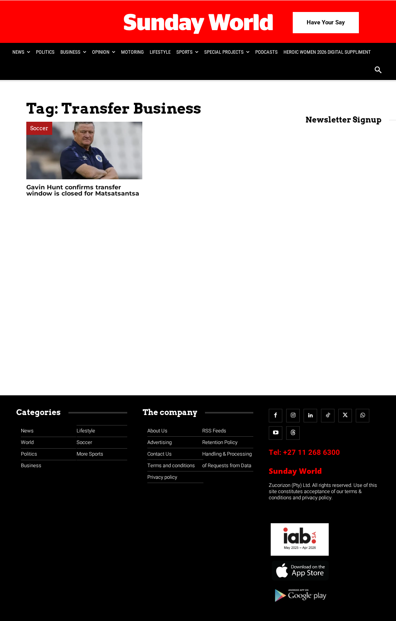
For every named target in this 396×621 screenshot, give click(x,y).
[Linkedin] (310, 415)
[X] (345, 415)
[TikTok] (328, 415)
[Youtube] (275, 433)
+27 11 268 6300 (311, 452)
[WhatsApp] (362, 415)
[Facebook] (275, 415)
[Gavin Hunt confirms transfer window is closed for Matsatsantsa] (84, 150)
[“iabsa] (300, 556)
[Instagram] (293, 415)
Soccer (39, 128)
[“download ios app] (300, 580)
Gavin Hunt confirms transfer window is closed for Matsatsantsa (82, 190)
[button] (378, 70)
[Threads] (293, 433)
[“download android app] (300, 604)
